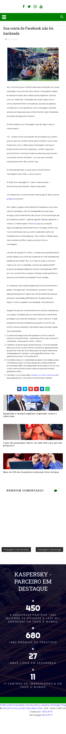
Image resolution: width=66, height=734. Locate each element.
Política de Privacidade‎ (12, 705)
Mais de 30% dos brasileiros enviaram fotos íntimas (31, 472)
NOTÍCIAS (13, 39)
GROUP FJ (47, 711)
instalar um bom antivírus (43, 375)
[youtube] (41, 6)
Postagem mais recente (16, 549)
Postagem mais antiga (49, 549)
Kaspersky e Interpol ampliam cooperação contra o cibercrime (30, 414)
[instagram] (35, 6)
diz (34, 223)
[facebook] (23, 6)
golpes (10, 199)
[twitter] (29, 6)
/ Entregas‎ (55, 705)
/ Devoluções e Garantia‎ (37, 705)
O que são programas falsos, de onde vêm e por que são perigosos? (32, 444)
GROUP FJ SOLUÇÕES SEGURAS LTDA (22, 708)
